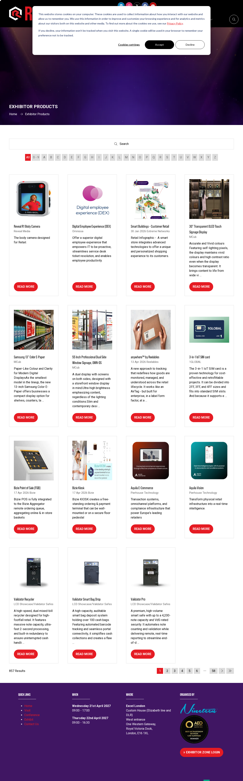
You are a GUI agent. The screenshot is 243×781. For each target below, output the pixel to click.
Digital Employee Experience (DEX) (91, 226)
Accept (159, 44)
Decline (190, 44)
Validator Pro (138, 599)
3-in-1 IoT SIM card (199, 357)
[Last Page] (230, 671)
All (28, 157)
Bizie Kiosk (78, 488)
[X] (137, 5)
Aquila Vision (196, 488)
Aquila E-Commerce (142, 488)
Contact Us (31, 724)
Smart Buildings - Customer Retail (150, 226)
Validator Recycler (24, 599)
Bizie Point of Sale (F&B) (27, 488)
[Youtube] (153, 5)
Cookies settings (129, 44)
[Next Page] (222, 671)
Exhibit (28, 719)
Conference (32, 715)
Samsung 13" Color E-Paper (29, 357)
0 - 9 (36, 157)
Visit (27, 710)
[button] (233, 19)
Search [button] (125, 144)
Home (13, 114)
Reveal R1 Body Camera (27, 226)
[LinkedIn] (121, 5)
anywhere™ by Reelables (145, 357)
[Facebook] (145, 5)
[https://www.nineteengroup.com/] (199, 713)
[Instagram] (129, 5)
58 (213, 671)
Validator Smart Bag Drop (86, 599)
